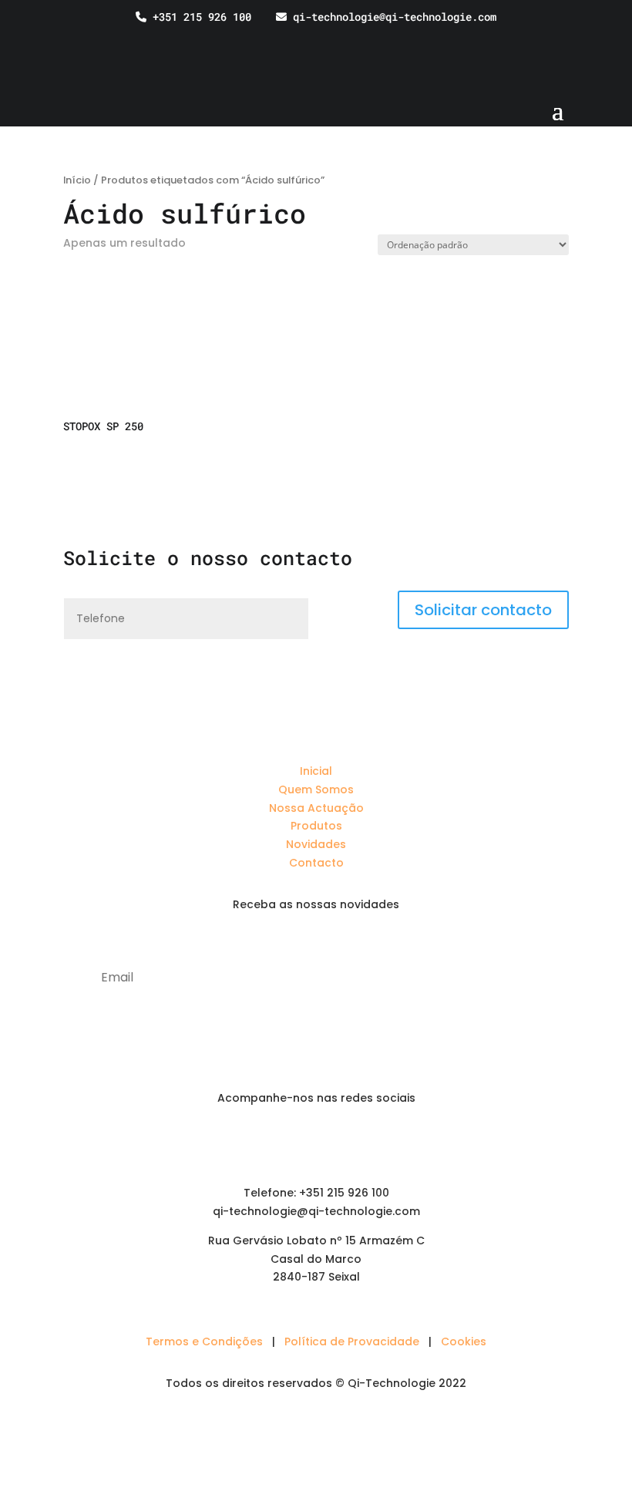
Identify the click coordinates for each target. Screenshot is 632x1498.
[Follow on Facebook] (316, 1142)
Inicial (316, 771)
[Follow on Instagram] (346, 1142)
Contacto (316, 862)
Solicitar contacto (483, 610)
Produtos (316, 825)
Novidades (316, 844)
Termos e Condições (204, 1341)
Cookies (463, 1341)
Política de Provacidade (351, 1341)
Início (77, 180)
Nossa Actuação (316, 808)
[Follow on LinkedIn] (285, 1142)
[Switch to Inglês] (582, 39)
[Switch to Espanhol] (611, 39)
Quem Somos (316, 789)
